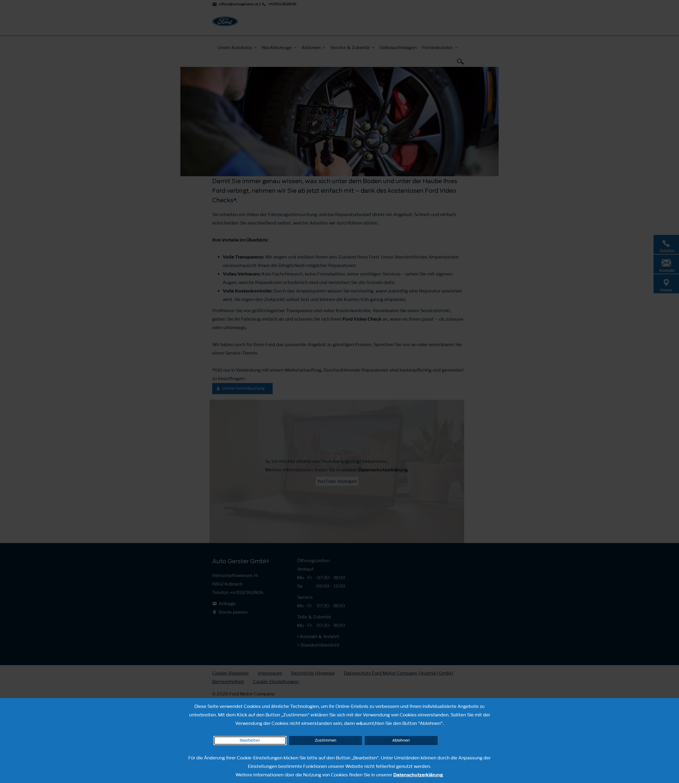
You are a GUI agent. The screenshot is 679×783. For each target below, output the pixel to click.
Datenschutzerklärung (418, 775)
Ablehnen (401, 740)
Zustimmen (325, 740)
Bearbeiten (250, 740)
